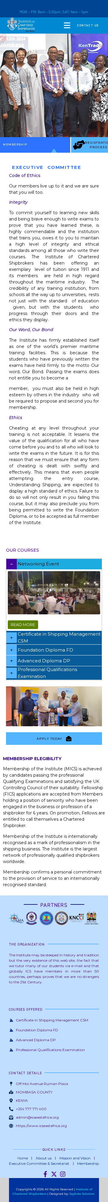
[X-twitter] (54, 1174)
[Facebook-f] (45, 1174)
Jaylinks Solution (82, 1194)
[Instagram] (62, 1174)
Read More (23, 624)
